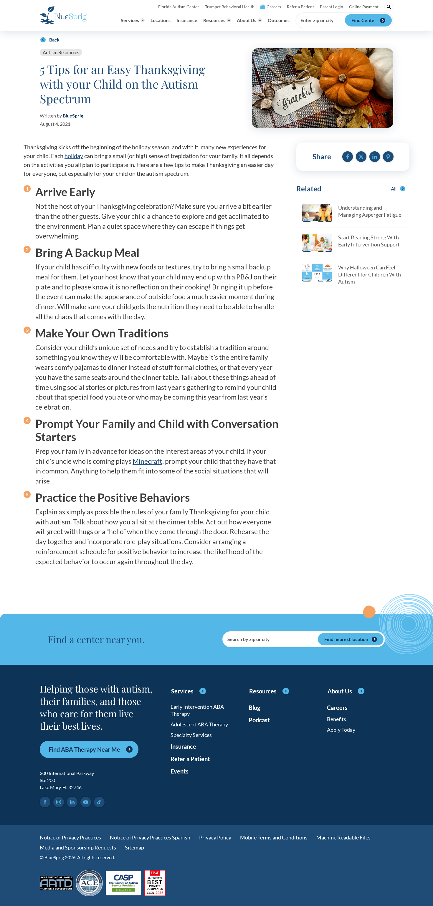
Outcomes (279, 20)
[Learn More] (155, 883)
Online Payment (364, 6)
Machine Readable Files (343, 837)
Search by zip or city (248, 639)
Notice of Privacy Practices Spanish (150, 837)
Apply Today (341, 729)
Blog (254, 707)
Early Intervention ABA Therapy (197, 710)
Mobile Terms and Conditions (274, 837)
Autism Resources (61, 52)
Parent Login (331, 6)
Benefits (336, 719)
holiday (74, 155)
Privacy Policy (215, 837)
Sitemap (134, 847)
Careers (274, 6)
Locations (161, 20)
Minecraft (147, 461)
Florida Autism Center (178, 6)
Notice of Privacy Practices (70, 837)
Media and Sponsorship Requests (78, 847)
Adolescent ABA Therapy (199, 724)
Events (180, 771)
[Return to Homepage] (63, 15)
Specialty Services (191, 735)
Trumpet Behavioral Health (229, 6)
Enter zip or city (317, 20)
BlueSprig (73, 115)
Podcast (259, 719)
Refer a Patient (300, 6)
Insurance (186, 20)
